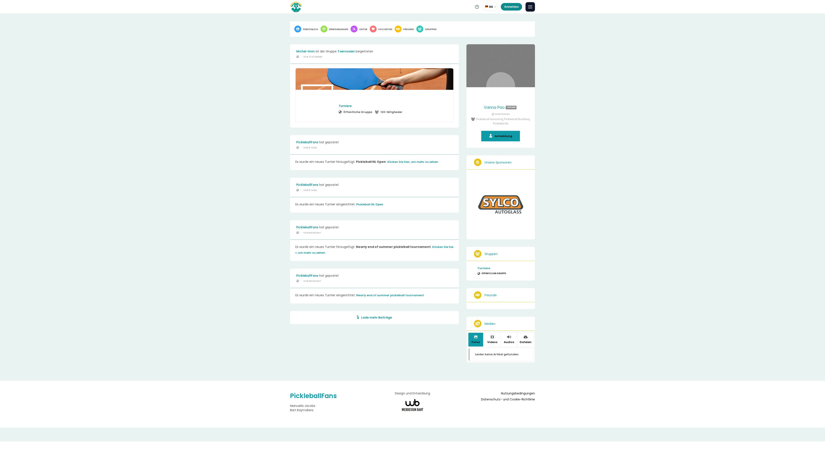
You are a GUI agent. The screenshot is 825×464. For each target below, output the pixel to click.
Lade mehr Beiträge (376, 317)
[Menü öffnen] (530, 7)
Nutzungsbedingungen (518, 393)
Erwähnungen (338, 29)
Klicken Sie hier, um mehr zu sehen (412, 162)
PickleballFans (307, 142)
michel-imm (305, 51)
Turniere (345, 106)
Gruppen (430, 29)
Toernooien (346, 51)
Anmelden (511, 6)
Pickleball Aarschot (489, 119)
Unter (363, 29)
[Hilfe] (477, 7)
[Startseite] (296, 7)
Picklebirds (500, 123)
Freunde (408, 29)
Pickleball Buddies (516, 119)
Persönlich (310, 29)
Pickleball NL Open (369, 204)
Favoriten (385, 29)
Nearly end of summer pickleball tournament (390, 295)
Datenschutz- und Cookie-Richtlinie (508, 399)
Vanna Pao (499, 107)
